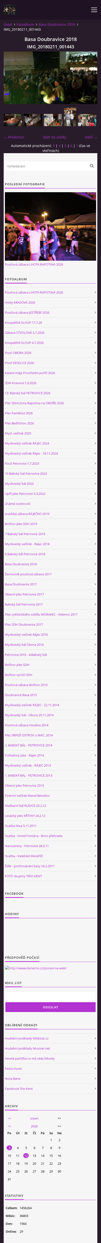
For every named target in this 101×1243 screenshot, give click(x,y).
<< (9, 1118)
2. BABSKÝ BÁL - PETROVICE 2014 (28, 745)
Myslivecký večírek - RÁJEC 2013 (28, 765)
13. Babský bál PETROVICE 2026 (27, 393)
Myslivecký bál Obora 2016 (24, 644)
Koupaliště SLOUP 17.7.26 (23, 322)
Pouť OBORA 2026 (18, 353)
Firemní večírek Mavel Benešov (27, 795)
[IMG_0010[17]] (33, 120)
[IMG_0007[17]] (13, 120)
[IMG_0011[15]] (53, 120)
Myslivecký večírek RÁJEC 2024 (27, 443)
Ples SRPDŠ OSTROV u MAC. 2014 (29, 735)
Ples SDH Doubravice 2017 (24, 624)
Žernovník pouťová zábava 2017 (28, 574)
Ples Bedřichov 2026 (19, 423)
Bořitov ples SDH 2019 (21, 524)
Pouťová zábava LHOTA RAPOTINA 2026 (34, 264)
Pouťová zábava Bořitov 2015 (26, 685)
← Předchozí (14, 137)
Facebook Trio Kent (19, 1088)
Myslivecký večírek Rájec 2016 (26, 634)
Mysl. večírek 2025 (18, 433)
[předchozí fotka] (11, 78)
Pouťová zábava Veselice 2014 (26, 725)
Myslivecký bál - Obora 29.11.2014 (29, 715)
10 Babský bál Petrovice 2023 (26, 473)
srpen (34, 1118)
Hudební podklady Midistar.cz (27, 1038)
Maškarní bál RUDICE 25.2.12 (25, 805)
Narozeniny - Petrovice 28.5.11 (27, 846)
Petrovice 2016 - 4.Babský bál (26, 654)
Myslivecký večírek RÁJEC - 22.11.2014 (32, 705)
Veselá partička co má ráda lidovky (30, 1058)
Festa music (13, 1068)
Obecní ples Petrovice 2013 (24, 785)
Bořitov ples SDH (17, 664)
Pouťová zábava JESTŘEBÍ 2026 (27, 312)
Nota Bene (12, 1078)
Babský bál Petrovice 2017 (24, 604)
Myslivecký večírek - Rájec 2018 (27, 544)
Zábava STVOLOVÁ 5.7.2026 (24, 332)
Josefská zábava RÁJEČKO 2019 (27, 514)
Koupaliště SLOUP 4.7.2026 (24, 342)
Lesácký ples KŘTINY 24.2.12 (25, 815)
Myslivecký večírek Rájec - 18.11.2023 (31, 453)
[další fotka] (89, 78)
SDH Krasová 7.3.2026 (20, 383)
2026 (34, 1126)
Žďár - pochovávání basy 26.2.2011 (30, 866)
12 (26, 1155)
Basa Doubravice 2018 (57, 24)
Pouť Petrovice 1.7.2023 (22, 463)
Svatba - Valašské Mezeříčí (24, 856)
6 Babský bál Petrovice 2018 (25, 554)
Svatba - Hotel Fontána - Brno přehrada (33, 836)
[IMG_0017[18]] (87, 120)
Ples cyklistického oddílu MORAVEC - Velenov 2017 (41, 614)
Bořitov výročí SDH (18, 675)
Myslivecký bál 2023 (19, 483)
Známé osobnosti (17, 503)
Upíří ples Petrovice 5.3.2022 (25, 493)
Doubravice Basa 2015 (21, 695)
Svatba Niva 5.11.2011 (21, 826)
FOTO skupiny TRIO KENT (23, 876)
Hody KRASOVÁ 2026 (20, 302)
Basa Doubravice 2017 (21, 584)
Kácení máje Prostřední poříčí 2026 (30, 373)
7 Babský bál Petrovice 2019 (25, 534)
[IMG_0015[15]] (70, 117)
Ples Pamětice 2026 (19, 413)
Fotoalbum (25, 24)
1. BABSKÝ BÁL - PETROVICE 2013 (28, 775)
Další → (91, 137)
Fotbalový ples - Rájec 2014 (24, 755)
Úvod (8, 24)
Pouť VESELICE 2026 (19, 363)
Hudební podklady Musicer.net (27, 1048)
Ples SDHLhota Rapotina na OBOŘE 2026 (34, 403)
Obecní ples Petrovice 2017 (24, 594)
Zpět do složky (54, 137)
